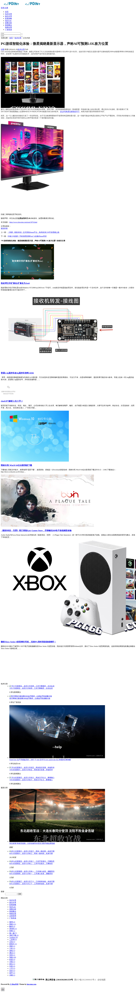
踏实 (12, 964)
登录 (12, 955)
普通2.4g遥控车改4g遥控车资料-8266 (17, 373)
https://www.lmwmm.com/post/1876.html (23, 222)
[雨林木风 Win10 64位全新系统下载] (35, 461)
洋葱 (12, 962)
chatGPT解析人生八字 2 (12, 401)
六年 (12, 948)
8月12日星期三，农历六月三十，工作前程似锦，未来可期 (31, 884)
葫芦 (12, 973)
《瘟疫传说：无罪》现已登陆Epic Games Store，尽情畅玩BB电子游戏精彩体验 (36, 530)
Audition (13, 937)
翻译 (12, 926)
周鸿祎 (13, 929)
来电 (12, 951)
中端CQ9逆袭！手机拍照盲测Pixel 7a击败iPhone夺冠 (27, 236)
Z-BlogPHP (14, 984)
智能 (12, 957)
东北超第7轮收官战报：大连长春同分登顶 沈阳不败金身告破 (32, 843)
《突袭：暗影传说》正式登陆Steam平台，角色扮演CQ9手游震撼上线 (33, 232)
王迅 (12, 942)
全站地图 (101, 980)
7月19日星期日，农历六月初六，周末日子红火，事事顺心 (31, 780)
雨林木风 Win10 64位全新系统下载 (16, 465)
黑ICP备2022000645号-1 (85, 980)
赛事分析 (8, 23)
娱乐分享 (8, 16)
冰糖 (12, 975)
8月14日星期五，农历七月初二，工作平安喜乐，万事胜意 (31, 863)
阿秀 (12, 931)
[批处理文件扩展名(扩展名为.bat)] (27, 279)
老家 (12, 946)
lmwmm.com (31, 984)
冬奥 (12, 966)
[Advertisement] (64, 204)
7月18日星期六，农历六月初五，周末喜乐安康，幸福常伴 (31, 770)
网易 (12, 924)
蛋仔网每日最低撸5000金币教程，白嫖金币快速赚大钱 (29, 698)
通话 (12, 953)
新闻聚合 (8, 25)
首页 (6, 12)
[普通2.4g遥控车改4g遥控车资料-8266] (58, 369)
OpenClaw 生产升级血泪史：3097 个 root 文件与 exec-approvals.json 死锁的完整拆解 (40, 760)
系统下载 (13, 935)
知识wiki (8, 21)
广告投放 (8, 29)
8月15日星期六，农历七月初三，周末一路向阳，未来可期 (31, 853)
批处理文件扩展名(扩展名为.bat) (15, 283)
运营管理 (12, 916)
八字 (12, 968)
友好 (12, 971)
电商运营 (8, 27)
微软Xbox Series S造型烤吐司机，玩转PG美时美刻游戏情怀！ (28, 642)
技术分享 (8, 14)
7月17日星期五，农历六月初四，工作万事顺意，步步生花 (31, 688)
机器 (12, 959)
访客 (2, 49)
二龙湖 (13, 939)
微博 (12, 922)
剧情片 (13, 944)
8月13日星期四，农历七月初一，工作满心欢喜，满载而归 (31, 873)
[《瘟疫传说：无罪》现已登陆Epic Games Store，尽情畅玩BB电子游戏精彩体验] (47, 526)
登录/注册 (4, 8)
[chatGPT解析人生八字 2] (8, 397)
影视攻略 (8, 18)
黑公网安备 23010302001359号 (59, 980)
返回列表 (4, 228)
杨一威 (13, 933)
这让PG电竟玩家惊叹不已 (69, 111)
